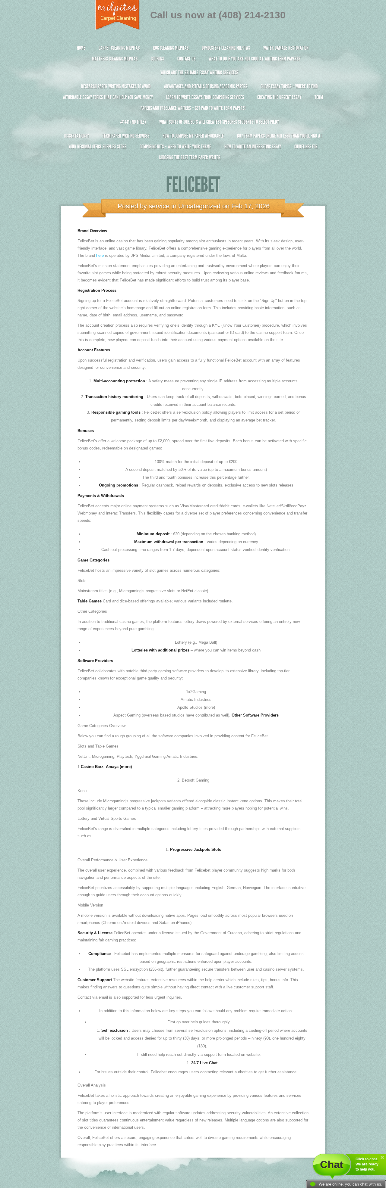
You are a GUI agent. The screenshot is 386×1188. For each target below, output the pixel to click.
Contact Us (186, 58)
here (100, 255)
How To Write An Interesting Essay (252, 146)
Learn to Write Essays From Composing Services (205, 97)
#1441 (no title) (133, 122)
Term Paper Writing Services (125, 135)
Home (81, 48)
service (159, 206)
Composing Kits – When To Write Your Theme (175, 146)
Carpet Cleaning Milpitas (119, 48)
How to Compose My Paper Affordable (193, 135)
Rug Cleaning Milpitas (170, 48)
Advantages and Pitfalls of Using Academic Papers (205, 86)
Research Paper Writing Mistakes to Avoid (116, 86)
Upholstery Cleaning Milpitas (226, 48)
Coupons (157, 58)
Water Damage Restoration (285, 48)
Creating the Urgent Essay (279, 97)
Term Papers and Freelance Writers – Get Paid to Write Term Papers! (232, 102)
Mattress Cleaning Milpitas (115, 58)
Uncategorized (199, 206)
